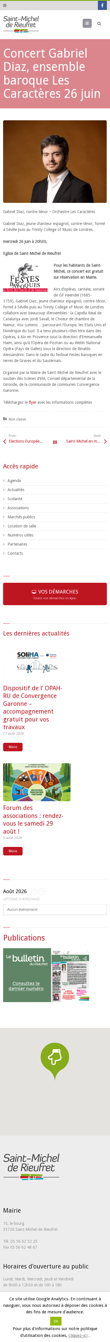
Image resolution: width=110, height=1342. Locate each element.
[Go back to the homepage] (21, 24)
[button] (55, 1062)
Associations (18, 508)
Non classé (17, 419)
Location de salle (22, 526)
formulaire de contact (87, 1303)
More (13, 747)
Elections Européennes (28, 441)
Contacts (15, 553)
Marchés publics (21, 517)
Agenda (14, 480)
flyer (32, 402)
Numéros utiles (20, 535)
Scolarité (15, 499)
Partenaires (17, 544)
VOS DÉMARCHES (55, 594)
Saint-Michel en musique (86, 441)
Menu (91, 23)
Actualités (16, 489)
